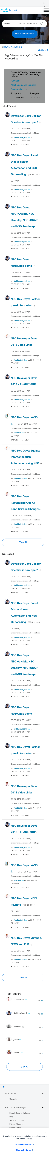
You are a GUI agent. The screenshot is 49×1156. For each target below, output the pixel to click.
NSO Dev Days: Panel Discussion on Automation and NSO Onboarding (25, 168)
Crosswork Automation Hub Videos (25, 185)
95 (42, 1000)
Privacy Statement (23, 1144)
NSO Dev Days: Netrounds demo (22, 265)
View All (23, 542)
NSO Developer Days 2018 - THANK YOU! (24, 384)
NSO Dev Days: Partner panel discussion (25, 305)
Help (11, 1117)
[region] (24, 1142)
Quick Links (10, 1094)
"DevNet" (15, 81)
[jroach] (14, 1042)
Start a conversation (24, 34)
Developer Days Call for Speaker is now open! (26, 122)
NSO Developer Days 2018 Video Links (24, 344)
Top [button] (3, 1086)
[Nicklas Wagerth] (19, 1016)
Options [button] (42, 50)
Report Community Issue (19, 1113)
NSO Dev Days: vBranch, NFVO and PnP (26, 944)
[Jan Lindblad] (17, 1002)
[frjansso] (15, 1055)
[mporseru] (16, 1029)
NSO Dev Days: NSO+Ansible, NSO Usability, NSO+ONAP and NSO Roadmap (24, 220)
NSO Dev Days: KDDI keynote (24, 904)
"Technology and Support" (23, 85)
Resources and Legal (15, 1108)
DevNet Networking (12, 47)
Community (16, 89)
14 (42, 1014)
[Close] (45, 1132)
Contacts (13, 1099)
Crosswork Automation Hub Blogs (25, 133)
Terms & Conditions (17, 1120)
